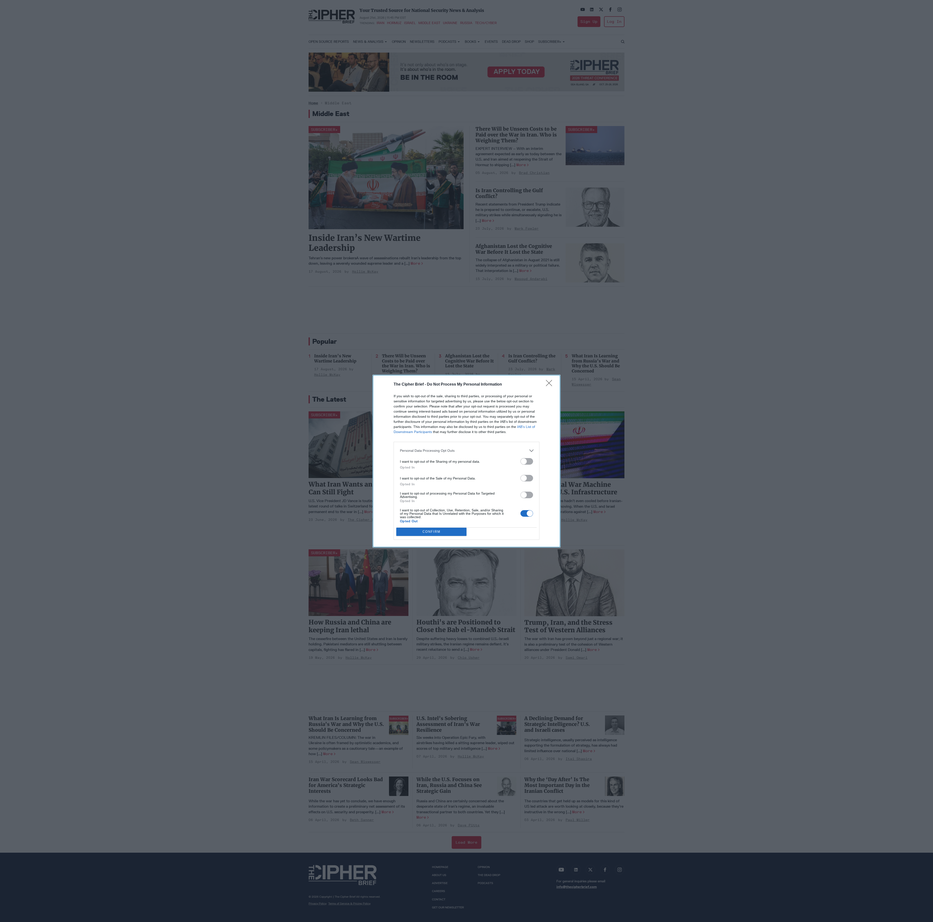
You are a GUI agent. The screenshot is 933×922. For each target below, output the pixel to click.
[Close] (550, 384)
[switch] (526, 461)
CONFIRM (432, 531)
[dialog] (466, 461)
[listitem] (466, 450)
